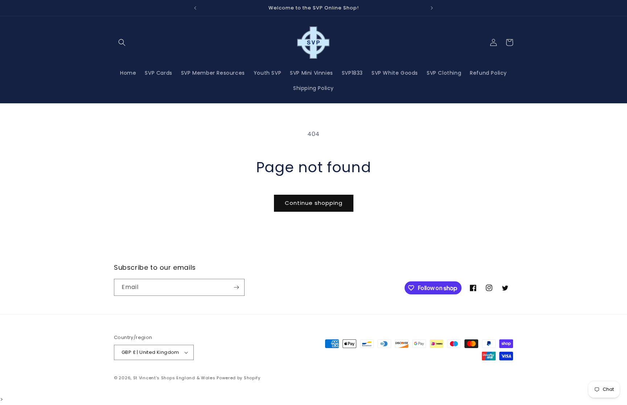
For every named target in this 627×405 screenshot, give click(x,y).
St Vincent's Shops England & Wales (174, 378)
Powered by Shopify (239, 378)
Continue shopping (314, 203)
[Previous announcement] (195, 8)
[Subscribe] (236, 287)
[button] (122, 42)
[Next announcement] (432, 8)
